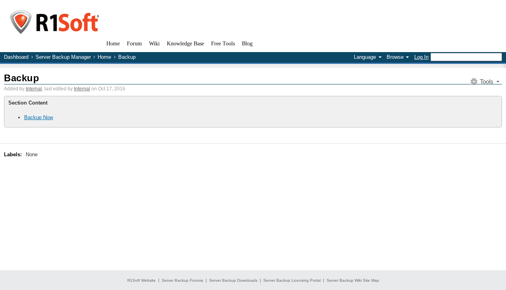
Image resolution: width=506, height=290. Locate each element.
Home (104, 57)
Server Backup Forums (182, 280)
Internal (34, 89)
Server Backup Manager (63, 57)
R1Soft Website (141, 280)
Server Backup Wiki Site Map (353, 280)
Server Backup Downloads (233, 280)
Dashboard (16, 57)
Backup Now (38, 117)
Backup (21, 78)
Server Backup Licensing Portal (292, 280)
